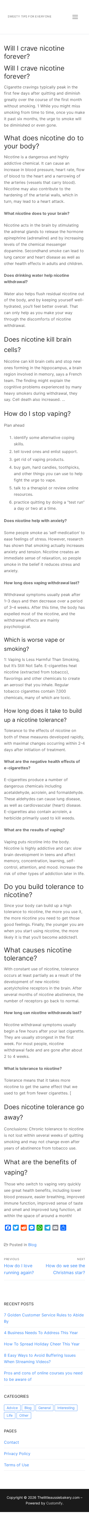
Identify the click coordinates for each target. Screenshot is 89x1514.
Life (10, 1415)
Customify (54, 1503)
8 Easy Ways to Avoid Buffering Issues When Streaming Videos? (40, 1358)
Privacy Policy (17, 1453)
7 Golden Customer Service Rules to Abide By (44, 1318)
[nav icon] (75, 17)
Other (23, 1415)
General (44, 1408)
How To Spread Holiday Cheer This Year (42, 1343)
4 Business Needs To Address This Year (41, 1332)
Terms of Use (16, 1464)
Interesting (66, 1408)
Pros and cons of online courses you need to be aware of (43, 1376)
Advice (12, 1408)
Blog (32, 1244)
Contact (11, 1442)
